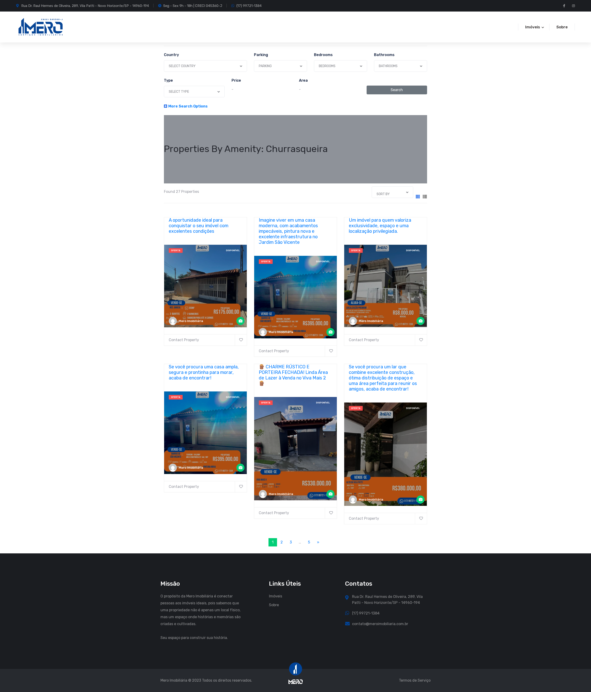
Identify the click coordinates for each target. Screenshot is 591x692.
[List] (424, 197)
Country (171, 55)
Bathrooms (384, 55)
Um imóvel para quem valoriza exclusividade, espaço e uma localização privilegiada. (380, 225)
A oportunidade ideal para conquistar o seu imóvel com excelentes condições (198, 225)
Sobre (562, 27)
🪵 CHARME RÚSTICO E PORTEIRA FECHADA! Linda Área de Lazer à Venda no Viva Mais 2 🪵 (293, 375)
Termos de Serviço (415, 680)
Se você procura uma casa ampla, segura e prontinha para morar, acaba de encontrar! (204, 372)
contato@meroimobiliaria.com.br (380, 624)
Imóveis (275, 596)
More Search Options (188, 106)
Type (168, 80)
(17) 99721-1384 (249, 6)
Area (303, 80)
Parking (261, 55)
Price (236, 80)
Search (397, 90)
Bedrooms (323, 55)
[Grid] (418, 197)
